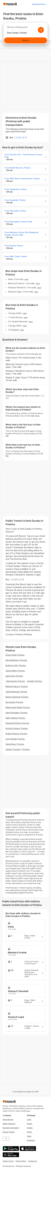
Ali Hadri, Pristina (34, 681)
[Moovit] (10, 4)
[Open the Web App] (10, 1154)
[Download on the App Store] (27, 1148)
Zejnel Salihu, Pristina (15, 671)
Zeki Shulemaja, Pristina (16, 692)
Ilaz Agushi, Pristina (14, 702)
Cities (29, 1136)
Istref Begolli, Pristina (15, 739)
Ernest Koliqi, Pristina (15, 655)
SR (6, 1138)
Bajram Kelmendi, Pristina (17, 697)
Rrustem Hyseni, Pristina (16, 728)
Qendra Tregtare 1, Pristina (18, 749)
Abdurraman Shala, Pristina (18, 707)
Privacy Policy (21, 1161)
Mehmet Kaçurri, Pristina (16, 686)
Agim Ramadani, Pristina (16, 713)
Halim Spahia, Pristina (15, 718)
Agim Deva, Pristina (14, 676)
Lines (29, 1119)
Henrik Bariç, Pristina (15, 744)
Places (29, 1124)
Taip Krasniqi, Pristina (15, 681)
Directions (31, 1140)
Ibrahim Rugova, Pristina (16, 734)
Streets (30, 1128)
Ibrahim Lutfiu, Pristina (16, 665)
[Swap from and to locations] (41, 30)
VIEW (26, 279)
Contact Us (32, 1161)
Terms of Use (8, 1161)
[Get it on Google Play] (10, 1148)
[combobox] (25, 28)
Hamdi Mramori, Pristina (16, 660)
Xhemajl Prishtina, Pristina (17, 723)
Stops (29, 1132)
